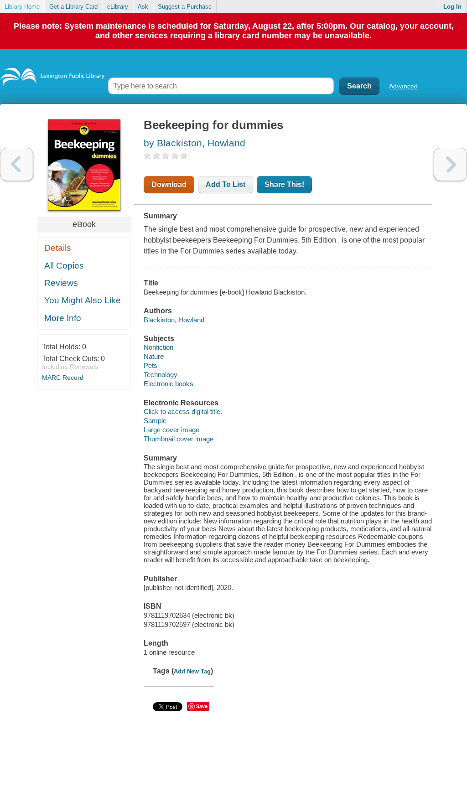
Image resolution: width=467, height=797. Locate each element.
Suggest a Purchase (185, 6)
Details (57, 248)
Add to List (225, 184)
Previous (16, 164)
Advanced (403, 86)
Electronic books (168, 384)
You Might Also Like (82, 300)
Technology (160, 374)
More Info (62, 318)
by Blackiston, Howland (194, 143)
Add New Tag (192, 671)
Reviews (61, 283)
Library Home (22, 6)
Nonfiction (158, 347)
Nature (154, 356)
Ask (143, 6)
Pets (150, 365)
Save (202, 706)
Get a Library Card (73, 6)
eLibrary (117, 6)
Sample (155, 420)
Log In (452, 6)
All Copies (64, 265)
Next (450, 164)
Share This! (284, 184)
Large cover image (171, 430)
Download (169, 184)
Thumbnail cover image (178, 439)
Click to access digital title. (183, 411)
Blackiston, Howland (174, 320)
